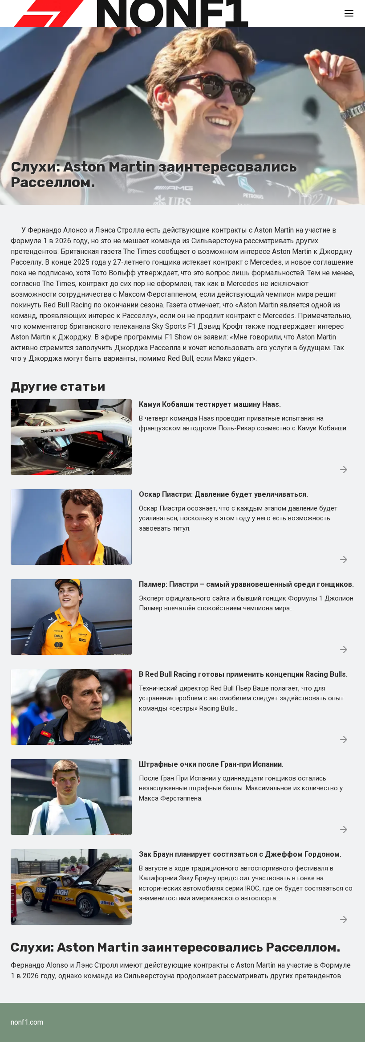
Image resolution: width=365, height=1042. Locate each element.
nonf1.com (27, 1022)
